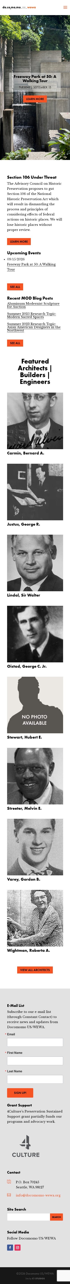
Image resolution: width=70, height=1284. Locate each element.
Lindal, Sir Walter (23, 595)
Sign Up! (20, 1093)
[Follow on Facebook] (10, 1248)
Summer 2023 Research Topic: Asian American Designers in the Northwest (34, 327)
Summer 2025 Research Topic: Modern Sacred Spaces (31, 315)
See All (15, 287)
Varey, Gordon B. (23, 879)
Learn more (19, 242)
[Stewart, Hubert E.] (35, 705)
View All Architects (35, 970)
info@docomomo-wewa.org (38, 1195)
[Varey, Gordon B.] (35, 847)
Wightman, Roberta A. (28, 950)
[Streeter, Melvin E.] (35, 776)
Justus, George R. (23, 524)
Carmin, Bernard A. (25, 453)
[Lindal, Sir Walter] (35, 563)
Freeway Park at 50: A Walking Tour (35, 78)
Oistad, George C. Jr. (27, 666)
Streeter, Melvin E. (24, 808)
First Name (14, 1052)
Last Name (14, 1071)
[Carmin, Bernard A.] (35, 421)
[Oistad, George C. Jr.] (35, 634)
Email (11, 1034)
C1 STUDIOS (38, 1278)
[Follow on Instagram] (18, 1248)
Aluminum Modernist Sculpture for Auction (33, 305)
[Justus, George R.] (35, 492)
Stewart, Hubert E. (24, 737)
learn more (35, 99)
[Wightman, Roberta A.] (35, 918)
